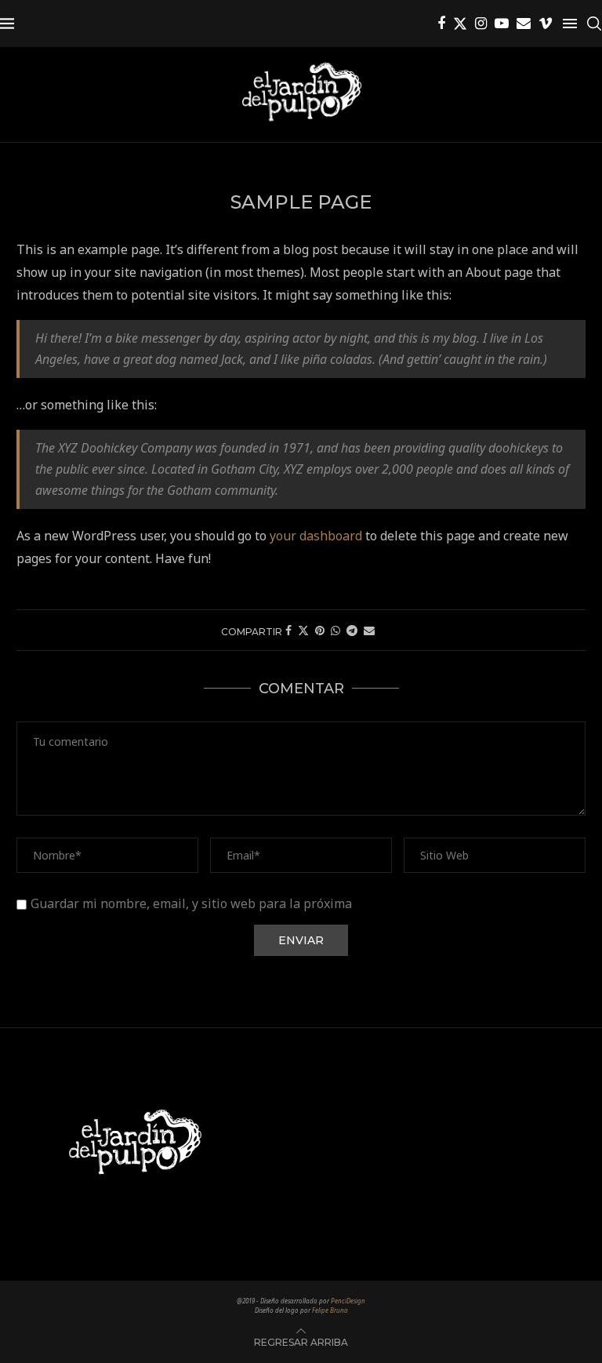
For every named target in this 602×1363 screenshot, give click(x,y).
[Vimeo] (546, 23)
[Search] (594, 23)
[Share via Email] (369, 630)
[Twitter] (460, 23)
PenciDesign (348, 1300)
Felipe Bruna (330, 1310)
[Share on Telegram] (351, 630)
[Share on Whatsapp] (335, 630)
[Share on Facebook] (288, 630)
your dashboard (316, 535)
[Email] (524, 23)
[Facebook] (441, 23)
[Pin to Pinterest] (320, 630)
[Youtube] (502, 23)
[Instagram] (481, 23)
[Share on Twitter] (303, 630)
